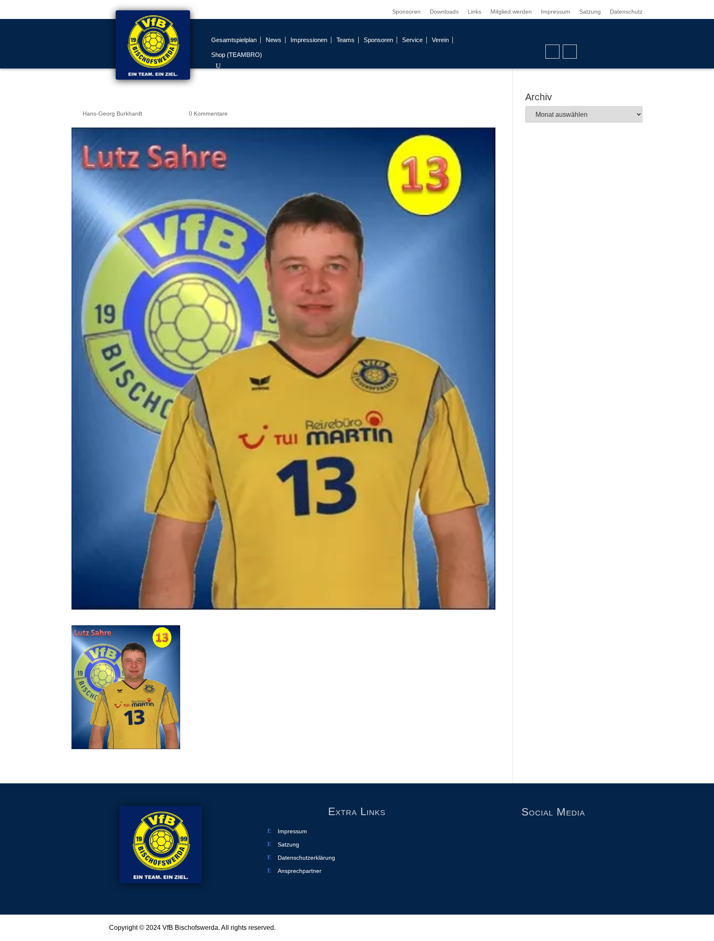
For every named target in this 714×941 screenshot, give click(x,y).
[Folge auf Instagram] (570, 52)
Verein (440, 39)
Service (412, 39)
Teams (345, 39)
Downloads (444, 12)
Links (474, 12)
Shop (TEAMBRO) (236, 54)
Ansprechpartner (299, 871)
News (273, 39)
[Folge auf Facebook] (552, 52)
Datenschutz (626, 12)
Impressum (555, 12)
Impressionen (308, 39)
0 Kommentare (208, 113)
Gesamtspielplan (234, 39)
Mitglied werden (511, 12)
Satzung (590, 12)
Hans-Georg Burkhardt (112, 113)
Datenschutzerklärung (306, 858)
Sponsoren (406, 12)
